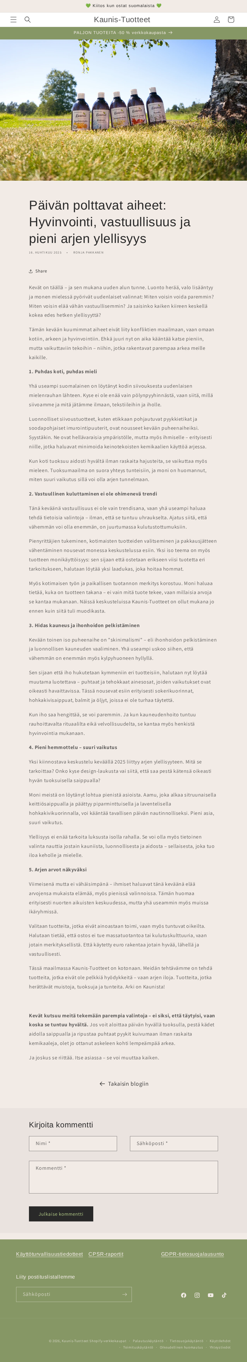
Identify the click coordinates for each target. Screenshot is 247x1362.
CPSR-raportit (105, 1254)
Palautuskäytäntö (148, 1341)
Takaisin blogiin (128, 1083)
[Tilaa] (124, 1294)
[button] (13, 20)
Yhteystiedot (220, 1347)
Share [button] (41, 271)
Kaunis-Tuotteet (75, 1341)
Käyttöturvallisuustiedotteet (49, 1254)
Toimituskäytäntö (138, 1347)
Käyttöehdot (220, 1341)
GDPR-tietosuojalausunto (192, 1254)
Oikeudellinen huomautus (181, 1347)
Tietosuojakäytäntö (187, 1341)
